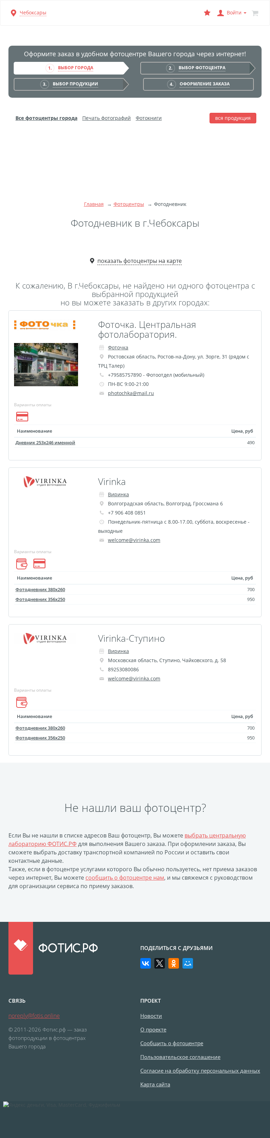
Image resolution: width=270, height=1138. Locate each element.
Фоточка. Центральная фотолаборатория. (147, 329)
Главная (94, 204)
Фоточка (118, 347)
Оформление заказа (205, 84)
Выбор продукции (75, 84)
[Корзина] (255, 12)
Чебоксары (33, 12)
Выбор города (75, 68)
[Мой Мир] (187, 963)
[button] (231, 12)
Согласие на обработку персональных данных (200, 1070)
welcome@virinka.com (134, 540)
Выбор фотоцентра (202, 68)
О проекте (153, 1029)
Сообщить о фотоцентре (171, 1043)
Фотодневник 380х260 (40, 589)
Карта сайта (155, 1084)
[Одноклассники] (173, 963)
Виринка (118, 494)
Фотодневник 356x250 (40, 599)
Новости (151, 1015)
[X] (159, 963)
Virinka (112, 481)
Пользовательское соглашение (180, 1056)
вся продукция (233, 118)
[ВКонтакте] (145, 963)
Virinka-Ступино (131, 638)
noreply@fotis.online (34, 1016)
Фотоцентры (129, 204)
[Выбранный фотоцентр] (207, 12)
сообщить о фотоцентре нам (124, 877)
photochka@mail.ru (131, 393)
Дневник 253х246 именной (45, 442)
